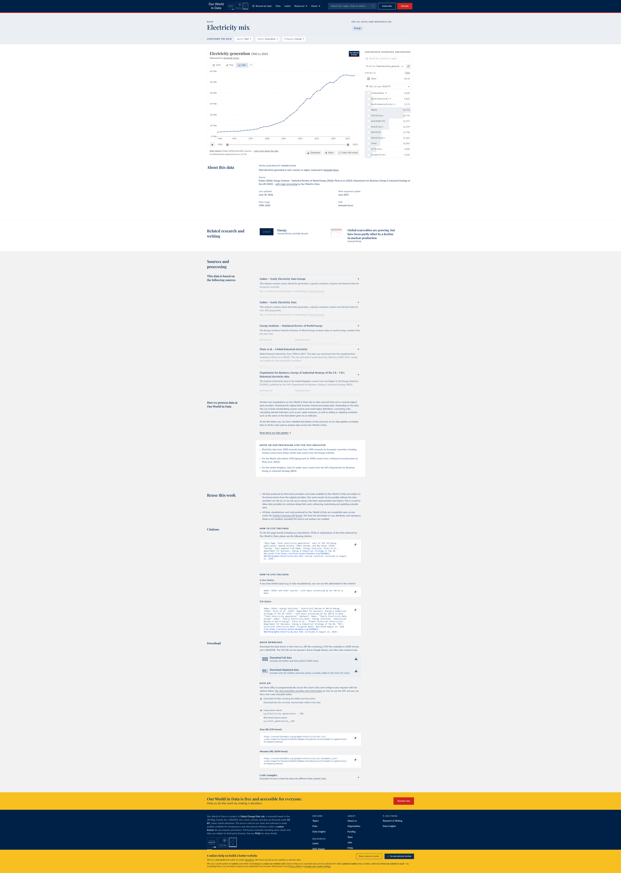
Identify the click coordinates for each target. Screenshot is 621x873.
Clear (407, 73)
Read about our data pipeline (274, 433)
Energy (357, 28)
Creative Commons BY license (287, 516)
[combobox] (352, 6)
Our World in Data (216, 6)
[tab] (216, 65)
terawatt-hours (331, 170)
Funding (351, 832)
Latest (287, 6)
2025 (355, 145)
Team (350, 837)
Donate (405, 6)
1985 (220, 145)
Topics (315, 821)
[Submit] (373, 6)
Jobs (350, 842)
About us (352, 821)
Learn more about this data (266, 151)
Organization (354, 826)
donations (249, 860)
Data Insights (319, 832)
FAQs (258, 833)
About (314, 6)
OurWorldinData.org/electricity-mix (225, 154)
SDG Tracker (318, 849)
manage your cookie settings (317, 866)
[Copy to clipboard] (352, 544)
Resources (299, 6)
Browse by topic (264, 6)
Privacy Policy (294, 866)
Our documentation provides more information (298, 691)
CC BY (244, 154)
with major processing (286, 184)
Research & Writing (392, 821)
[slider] (227, 145)
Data (278, 6)
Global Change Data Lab (252, 816)
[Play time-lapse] (212, 144)
